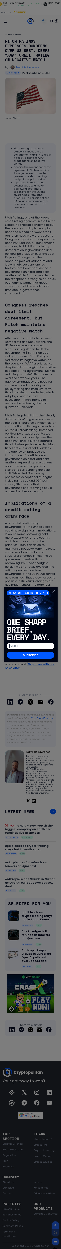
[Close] (54, 591)
